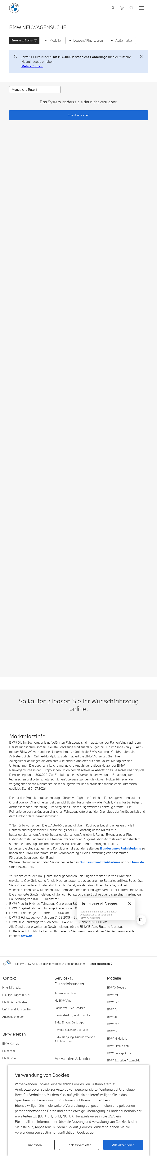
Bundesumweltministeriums (120, 848)
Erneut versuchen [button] (78, 115)
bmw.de (138, 862)
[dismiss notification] (141, 57)
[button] (24, 40)
